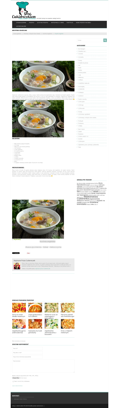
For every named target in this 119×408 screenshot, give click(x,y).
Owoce (81, 96)
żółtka (92, 204)
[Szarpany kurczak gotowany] (35, 324)
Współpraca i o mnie (57, 22)
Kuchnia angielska (47, 33)
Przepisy (31, 22)
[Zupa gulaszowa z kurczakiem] (35, 307)
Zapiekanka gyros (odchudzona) (19, 332)
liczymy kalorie (84, 191)
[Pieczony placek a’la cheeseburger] (67, 307)
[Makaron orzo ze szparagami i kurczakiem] (51, 307)
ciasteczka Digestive (94, 185)
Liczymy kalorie (21, 26)
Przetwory (81, 123)
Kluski (79, 67)
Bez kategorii (81, 49)
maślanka (90, 191)
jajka (78, 190)
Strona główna (21, 22)
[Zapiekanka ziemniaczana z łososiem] (51, 324)
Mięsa (81, 80)
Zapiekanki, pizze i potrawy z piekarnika (88, 144)
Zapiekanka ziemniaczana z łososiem (50, 332)
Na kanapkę (81, 86)
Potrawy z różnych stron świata (32, 33)
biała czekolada (86, 183)
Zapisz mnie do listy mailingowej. (22, 381)
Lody (79, 75)
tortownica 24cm (80, 197)
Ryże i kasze (81, 129)
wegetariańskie (94, 199)
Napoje (82, 92)
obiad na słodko (101, 191)
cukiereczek (30, 260)
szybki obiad (102, 195)
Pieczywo (82, 101)
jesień (89, 190)
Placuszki (82, 108)
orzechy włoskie (80, 193)
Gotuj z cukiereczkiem (18, 406)
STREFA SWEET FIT (83, 136)
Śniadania (80, 134)
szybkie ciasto (96, 195)
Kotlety (80, 70)
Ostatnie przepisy (42, 22)
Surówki (80, 139)
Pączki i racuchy (82, 99)
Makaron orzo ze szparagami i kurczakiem (51, 316)
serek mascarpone (98, 193)
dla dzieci (99, 186)
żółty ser (96, 204)
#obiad (45, 247)
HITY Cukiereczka (101, 188)
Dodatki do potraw (83, 63)
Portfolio (70, 22)
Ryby (81, 126)
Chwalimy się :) (82, 51)
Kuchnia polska (82, 72)
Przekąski (80, 121)
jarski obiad (83, 190)
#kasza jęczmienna (33, 247)
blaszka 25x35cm (94, 183)
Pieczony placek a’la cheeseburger (67, 315)
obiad (95, 191)
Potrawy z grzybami (85, 114)
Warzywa (82, 141)
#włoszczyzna (55, 247)
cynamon (84, 186)
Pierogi (81, 105)
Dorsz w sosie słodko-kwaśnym (18, 315)
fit (90, 188)
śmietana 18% (85, 202)
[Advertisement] (43, 49)
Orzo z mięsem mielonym (66, 332)
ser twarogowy (82, 195)
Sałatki (80, 131)
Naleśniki (82, 89)
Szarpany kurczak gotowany (35, 332)
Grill (79, 65)
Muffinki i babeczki (84, 83)
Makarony (80, 77)
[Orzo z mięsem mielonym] (67, 324)
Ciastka (81, 57)
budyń (88, 185)
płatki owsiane (87, 193)
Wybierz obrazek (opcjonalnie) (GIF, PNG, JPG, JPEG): (25, 375)
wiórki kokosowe (93, 200)
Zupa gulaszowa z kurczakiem (35, 315)
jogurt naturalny (95, 190)
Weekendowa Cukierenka (87, 197)
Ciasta (81, 53)
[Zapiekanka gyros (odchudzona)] (19, 324)
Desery (80, 60)
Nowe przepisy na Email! (83, 22)
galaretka (93, 188)
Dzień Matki (86, 188)
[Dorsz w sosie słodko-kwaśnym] (19, 307)
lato (78, 191)
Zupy (79, 147)
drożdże (80, 188)
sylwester (90, 195)
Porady (80, 112)
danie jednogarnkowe (91, 186)
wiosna (87, 200)
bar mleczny (80, 183)
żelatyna (88, 204)
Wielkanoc (80, 200)
